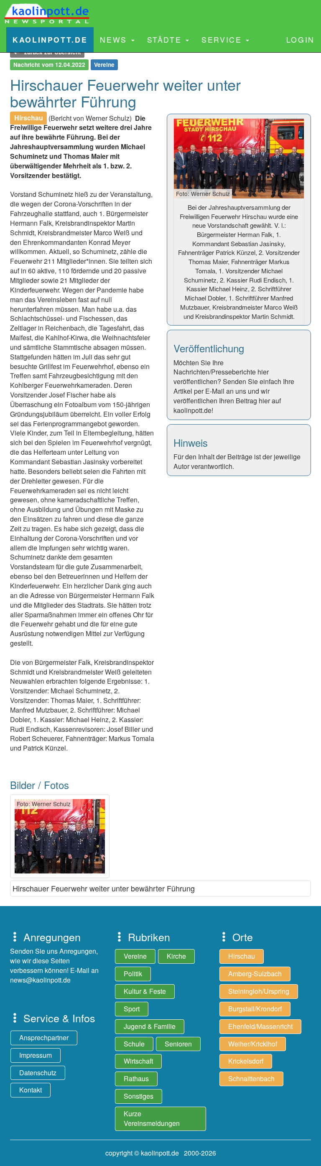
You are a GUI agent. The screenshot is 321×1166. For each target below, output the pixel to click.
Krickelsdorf (245, 1061)
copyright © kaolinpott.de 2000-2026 (160, 1153)
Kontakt (30, 1090)
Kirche (176, 956)
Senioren (178, 1044)
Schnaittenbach (251, 1078)
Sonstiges (138, 1096)
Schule (134, 1044)
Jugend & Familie (150, 1026)
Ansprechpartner (44, 1037)
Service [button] (223, 39)
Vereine (135, 956)
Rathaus (136, 1078)
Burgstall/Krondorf (255, 1008)
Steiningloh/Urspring (258, 991)
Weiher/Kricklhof (252, 1044)
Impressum (35, 1055)
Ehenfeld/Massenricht (260, 1026)
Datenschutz (37, 1072)
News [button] (115, 39)
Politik (133, 973)
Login (300, 39)
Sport (132, 1008)
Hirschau (241, 956)
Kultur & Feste (145, 991)
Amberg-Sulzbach (255, 973)
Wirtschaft (138, 1061)
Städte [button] (166, 39)
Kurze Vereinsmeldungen (152, 1118)
